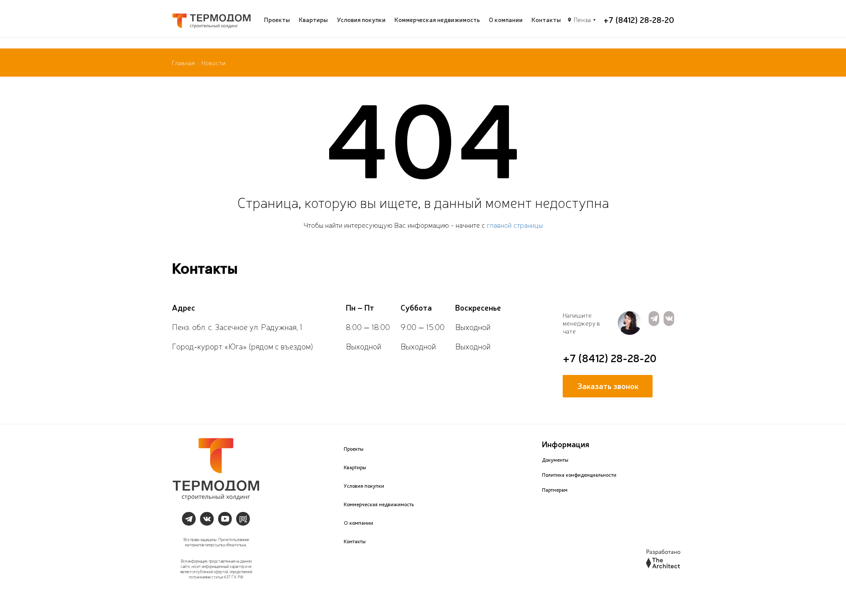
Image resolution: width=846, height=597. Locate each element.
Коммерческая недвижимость (437, 19)
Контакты (546, 19)
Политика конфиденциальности (579, 475)
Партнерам (555, 490)
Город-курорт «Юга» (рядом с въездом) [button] (242, 346)
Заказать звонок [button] (607, 385)
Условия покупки (361, 19)
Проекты (277, 19)
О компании (506, 19)
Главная (183, 63)
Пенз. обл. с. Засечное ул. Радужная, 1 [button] (237, 326)
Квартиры (313, 19)
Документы (555, 460)
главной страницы (515, 225)
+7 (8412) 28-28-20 (639, 19)
